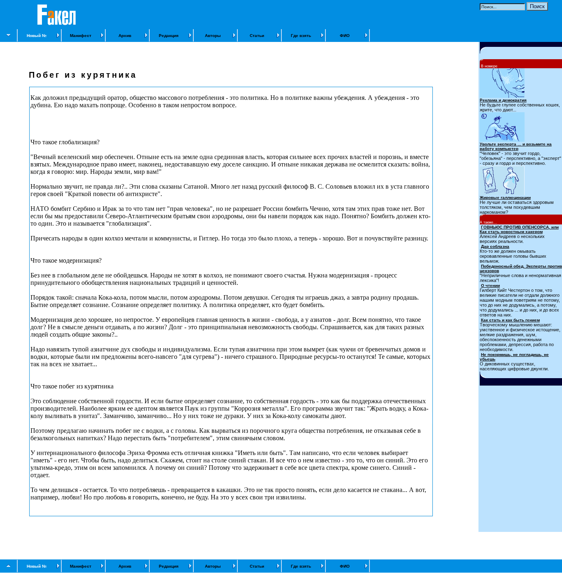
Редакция (169, 35)
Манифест (80, 35)
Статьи (257, 35)
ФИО (345, 35)
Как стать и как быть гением (510, 320)
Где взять (301, 35)
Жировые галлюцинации (505, 197)
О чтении (490, 285)
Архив (124, 35)
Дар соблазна (495, 246)
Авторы (213, 35)
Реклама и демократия (503, 100)
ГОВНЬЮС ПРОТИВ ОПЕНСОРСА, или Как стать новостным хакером (519, 229)
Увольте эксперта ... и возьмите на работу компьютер (516, 146)
